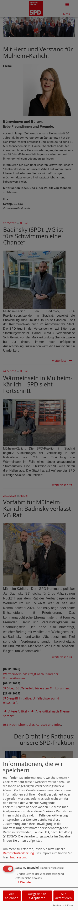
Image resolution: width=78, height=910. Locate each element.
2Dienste (23, 882)
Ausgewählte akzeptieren (37, 896)
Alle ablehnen (11, 896)
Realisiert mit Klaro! (63, 905)
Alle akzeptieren (63, 896)
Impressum (18, 857)
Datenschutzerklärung (18, 853)
